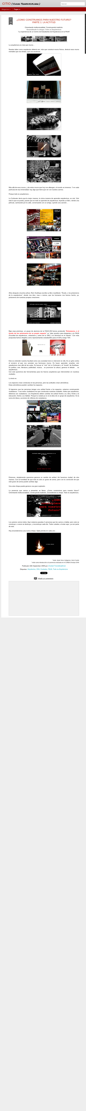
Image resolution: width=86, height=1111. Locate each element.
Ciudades (43, 569)
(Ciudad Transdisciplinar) (57, 566)
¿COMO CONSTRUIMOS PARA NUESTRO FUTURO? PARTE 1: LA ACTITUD (44, 21)
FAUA (50, 569)
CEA (38, 569)
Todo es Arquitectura (60, 569)
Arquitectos (31, 569)
